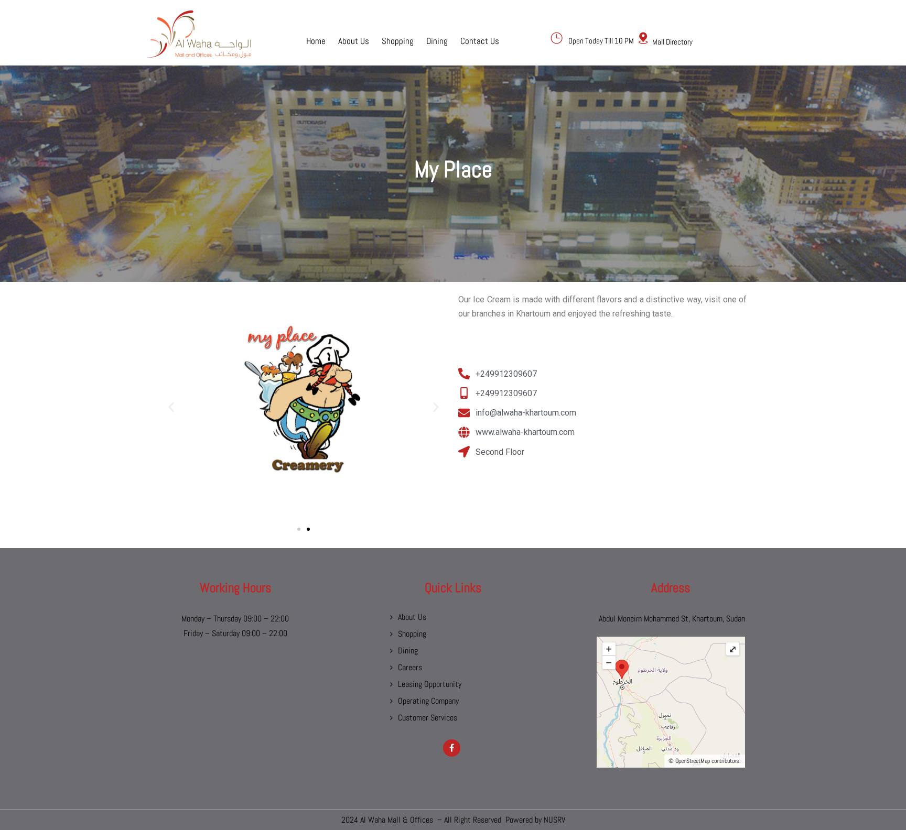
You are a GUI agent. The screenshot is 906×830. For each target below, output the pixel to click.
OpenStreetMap (692, 761)
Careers (410, 667)
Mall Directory (672, 42)
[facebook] (451, 748)
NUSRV (554, 819)
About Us (353, 40)
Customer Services (427, 717)
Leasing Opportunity (429, 684)
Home (316, 40)
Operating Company (428, 700)
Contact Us (479, 40)
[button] (171, 407)
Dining (437, 40)
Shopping (398, 40)
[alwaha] (198, 34)
